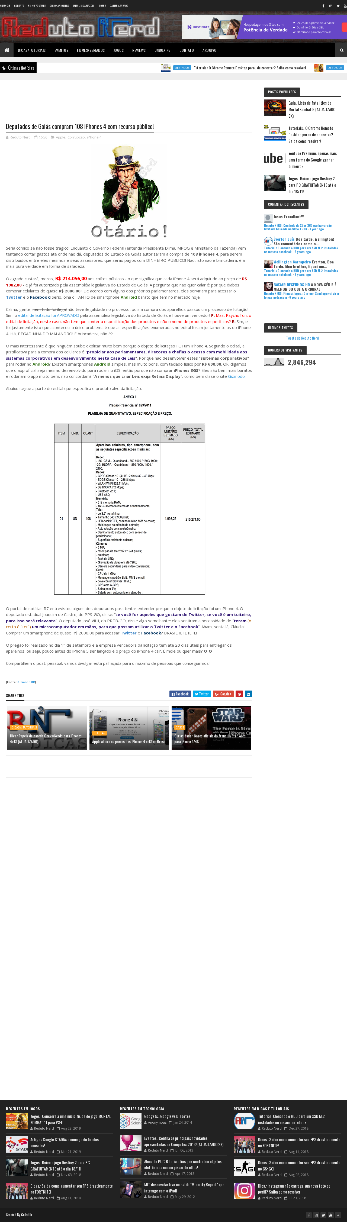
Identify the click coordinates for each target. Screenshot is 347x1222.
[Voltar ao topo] (338, 1215)
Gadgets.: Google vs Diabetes (167, 1116)
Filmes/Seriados (91, 50)
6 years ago (303, 252)
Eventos (61, 50)
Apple (60, 137)
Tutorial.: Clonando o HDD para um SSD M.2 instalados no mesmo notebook (291, 1119)
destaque (164, 68)
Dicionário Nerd (59, 6)
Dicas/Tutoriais (32, 50)
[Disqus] (129, 887)
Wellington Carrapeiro (292, 262)
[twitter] (338, 6)
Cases (180, 727)
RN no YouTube (37, 6)
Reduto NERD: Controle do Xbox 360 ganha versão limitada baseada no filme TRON (298, 227)
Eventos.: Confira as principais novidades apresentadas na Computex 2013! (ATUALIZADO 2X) (183, 1141)
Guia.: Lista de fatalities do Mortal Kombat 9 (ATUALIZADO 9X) (311, 109)
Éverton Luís (284, 239)
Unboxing (163, 50)
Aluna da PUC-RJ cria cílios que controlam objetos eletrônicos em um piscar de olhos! (182, 1164)
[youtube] (331, 1215)
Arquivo (210, 50)
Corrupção (76, 137)
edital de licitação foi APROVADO (48, 315)
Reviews (139, 50)
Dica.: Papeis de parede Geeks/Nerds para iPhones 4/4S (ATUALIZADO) (46, 738)
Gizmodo (236, 376)
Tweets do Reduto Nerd (302, 338)
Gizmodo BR (26, 682)
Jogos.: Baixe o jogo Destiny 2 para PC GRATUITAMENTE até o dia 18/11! (312, 184)
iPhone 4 (94, 137)
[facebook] (323, 6)
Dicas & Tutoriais (24, 727)
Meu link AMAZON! (84, 6)
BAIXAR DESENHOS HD (292, 284)
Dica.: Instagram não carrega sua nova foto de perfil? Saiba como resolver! (294, 1189)
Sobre (102, 6)
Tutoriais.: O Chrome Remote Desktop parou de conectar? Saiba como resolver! (232, 67)
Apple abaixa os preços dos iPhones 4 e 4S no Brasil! (129, 741)
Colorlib (26, 1214)
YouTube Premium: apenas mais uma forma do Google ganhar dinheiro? (312, 159)
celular (99, 733)
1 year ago (317, 229)
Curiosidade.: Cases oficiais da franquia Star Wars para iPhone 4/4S (210, 738)
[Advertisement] (129, 98)
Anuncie (5, 6)
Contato (19, 6)
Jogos (119, 50)
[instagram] (331, 6)
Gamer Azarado (119, 6)
